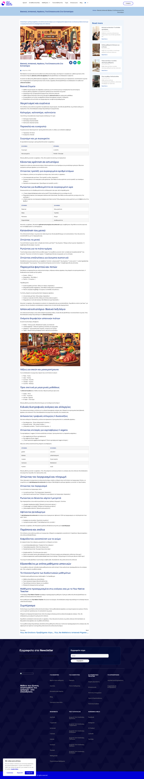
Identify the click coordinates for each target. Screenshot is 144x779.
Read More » (105, 39)
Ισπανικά (53, 728)
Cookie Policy (14, 769)
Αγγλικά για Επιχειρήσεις (115, 680)
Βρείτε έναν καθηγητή (57, 680)
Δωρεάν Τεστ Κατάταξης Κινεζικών (76, 752)
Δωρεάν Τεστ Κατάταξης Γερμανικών (76, 724)
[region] (19, 767)
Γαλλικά (52, 734)
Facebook (91, 717)
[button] (70, 62)
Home (94, 10)
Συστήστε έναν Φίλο (56, 702)
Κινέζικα (52, 745)
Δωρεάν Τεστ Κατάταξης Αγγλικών (76, 718)
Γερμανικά (53, 723)
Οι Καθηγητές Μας (34, 2)
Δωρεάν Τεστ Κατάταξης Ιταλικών (76, 745)
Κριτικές (52, 686)
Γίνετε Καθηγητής (57, 2)
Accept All (29, 773)
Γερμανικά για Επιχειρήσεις (112, 686)
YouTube (91, 739)
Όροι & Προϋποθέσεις (95, 698)
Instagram (91, 723)
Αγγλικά (52, 717)
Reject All (20, 773)
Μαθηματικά (53, 756)
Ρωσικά (52, 750)
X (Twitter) (91, 728)
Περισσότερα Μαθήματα (57, 761)
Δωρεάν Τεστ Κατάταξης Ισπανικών (76, 731)
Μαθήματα (45, 2)
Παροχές (71, 680)
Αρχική (25, 2)
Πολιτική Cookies (93, 704)
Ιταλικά (52, 739)
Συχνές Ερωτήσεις (94, 682)
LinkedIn (91, 734)
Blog (81, 2)
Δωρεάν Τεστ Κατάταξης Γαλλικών (76, 738)
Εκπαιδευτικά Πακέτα (56, 691)
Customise (10, 773)
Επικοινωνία (74, 2)
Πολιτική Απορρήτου (94, 693)
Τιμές (66, 2)
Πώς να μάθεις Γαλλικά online (110, 76)
